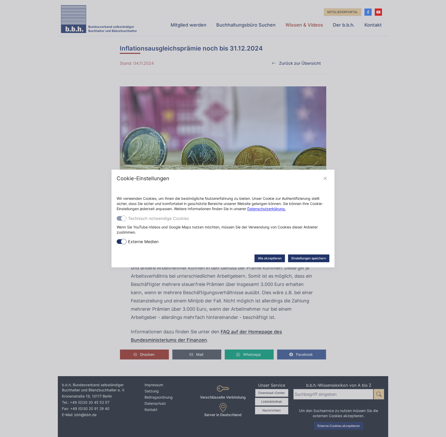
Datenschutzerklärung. (266, 209)
